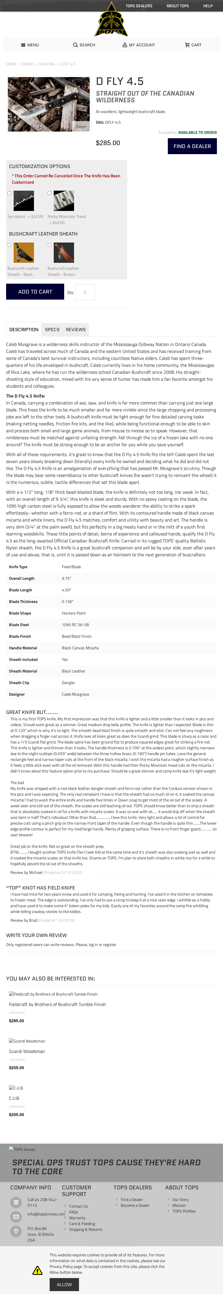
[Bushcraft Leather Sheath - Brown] (76, 244)
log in (93, 944)
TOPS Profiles (184, 1211)
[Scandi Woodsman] (111, 1041)
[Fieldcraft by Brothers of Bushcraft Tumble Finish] (111, 994)
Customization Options (39, 166)
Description (24, 329)
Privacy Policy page (66, 1266)
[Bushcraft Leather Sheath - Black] (36, 244)
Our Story (180, 1199)
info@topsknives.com (46, 1214)
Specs (52, 329)
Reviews (76, 329)
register (109, 944)
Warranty (77, 1218)
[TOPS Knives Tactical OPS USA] (111, 19)
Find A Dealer (192, 146)
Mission (179, 1205)
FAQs (73, 1212)
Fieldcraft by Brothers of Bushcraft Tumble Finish (57, 1004)
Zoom (81, 126)
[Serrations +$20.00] (36, 193)
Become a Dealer (135, 1205)
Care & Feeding (82, 1223)
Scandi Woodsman (27, 1051)
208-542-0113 (42, 1202)
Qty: (70, 292)
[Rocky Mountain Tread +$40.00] (76, 193)
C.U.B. (14, 1098)
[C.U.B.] (111, 1088)
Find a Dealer (132, 1199)
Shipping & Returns (85, 1229)
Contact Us (78, 1206)
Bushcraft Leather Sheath (43, 233)
